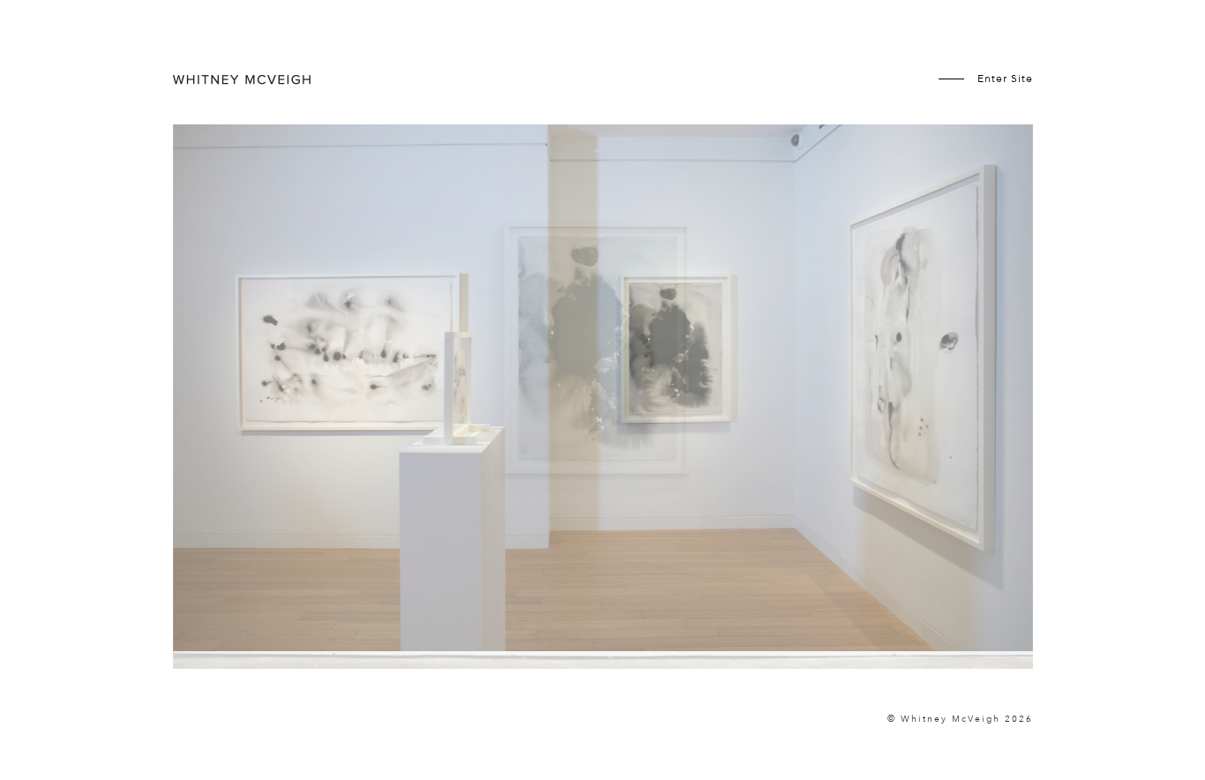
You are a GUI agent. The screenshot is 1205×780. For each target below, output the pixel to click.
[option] (603, 411)
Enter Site (1005, 78)
